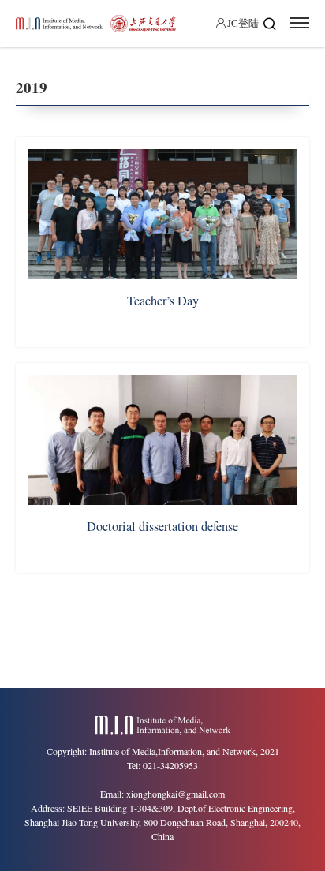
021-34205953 (170, 765)
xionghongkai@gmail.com (175, 793)
